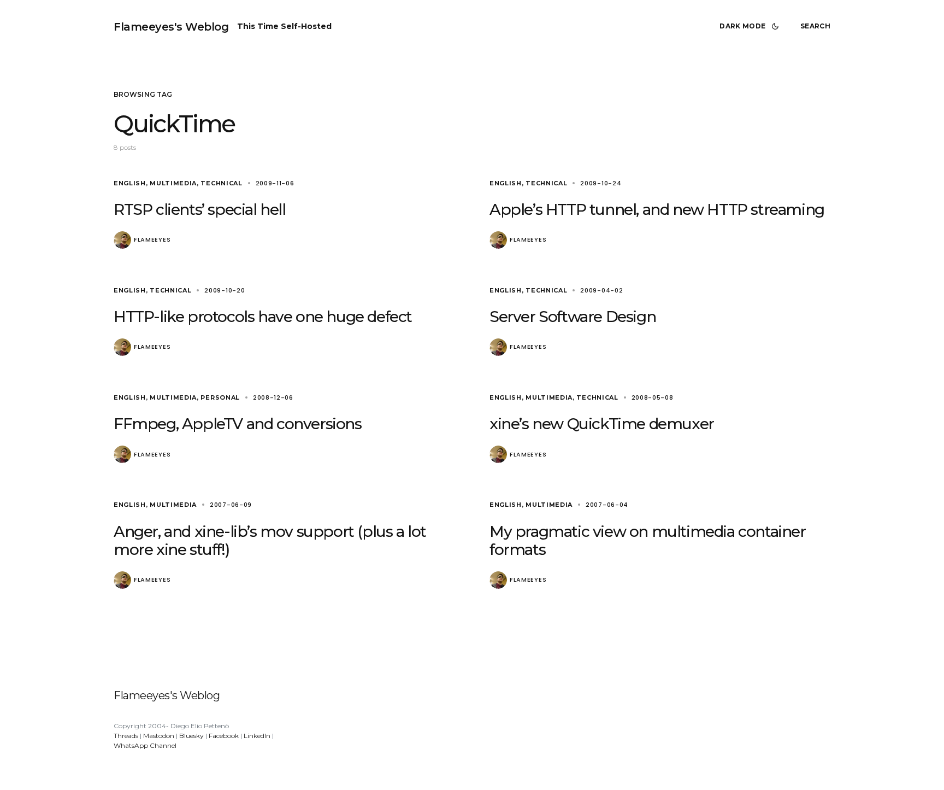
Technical (221, 183)
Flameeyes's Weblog (171, 26)
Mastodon (158, 736)
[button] (751, 26)
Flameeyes (152, 240)
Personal (220, 397)
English (130, 183)
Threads (126, 736)
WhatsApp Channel (145, 745)
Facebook (224, 736)
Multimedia (173, 183)
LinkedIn (257, 736)
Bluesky (191, 736)
